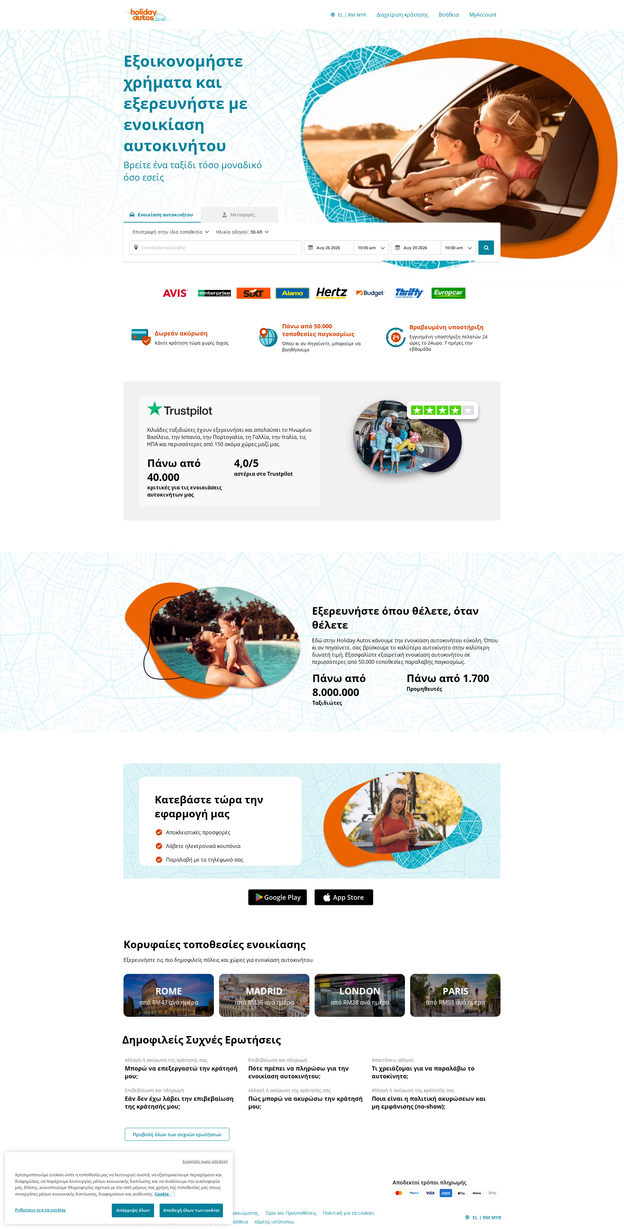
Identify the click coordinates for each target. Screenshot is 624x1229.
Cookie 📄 (165, 1194)
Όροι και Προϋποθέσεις (291, 1213)
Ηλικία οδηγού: (239, 232)
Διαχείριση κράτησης (402, 14)
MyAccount (483, 14)
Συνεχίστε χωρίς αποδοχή (205, 1161)
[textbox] (215, 247)
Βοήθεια (449, 14)
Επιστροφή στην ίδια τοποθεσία (167, 232)
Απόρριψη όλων (133, 1210)
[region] (119, 1188)
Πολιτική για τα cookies (348, 1213)
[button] (279, 897)
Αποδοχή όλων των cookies (191, 1210)
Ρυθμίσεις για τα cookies (40, 1210)
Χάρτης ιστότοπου (274, 1222)
